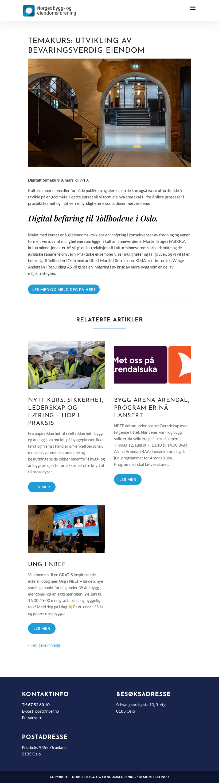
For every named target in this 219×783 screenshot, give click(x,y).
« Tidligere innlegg (44, 645)
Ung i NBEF (47, 565)
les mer (41, 487)
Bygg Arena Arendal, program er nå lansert (151, 408)
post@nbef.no (47, 711)
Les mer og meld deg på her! (63, 289)
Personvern (32, 717)
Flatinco (161, 776)
